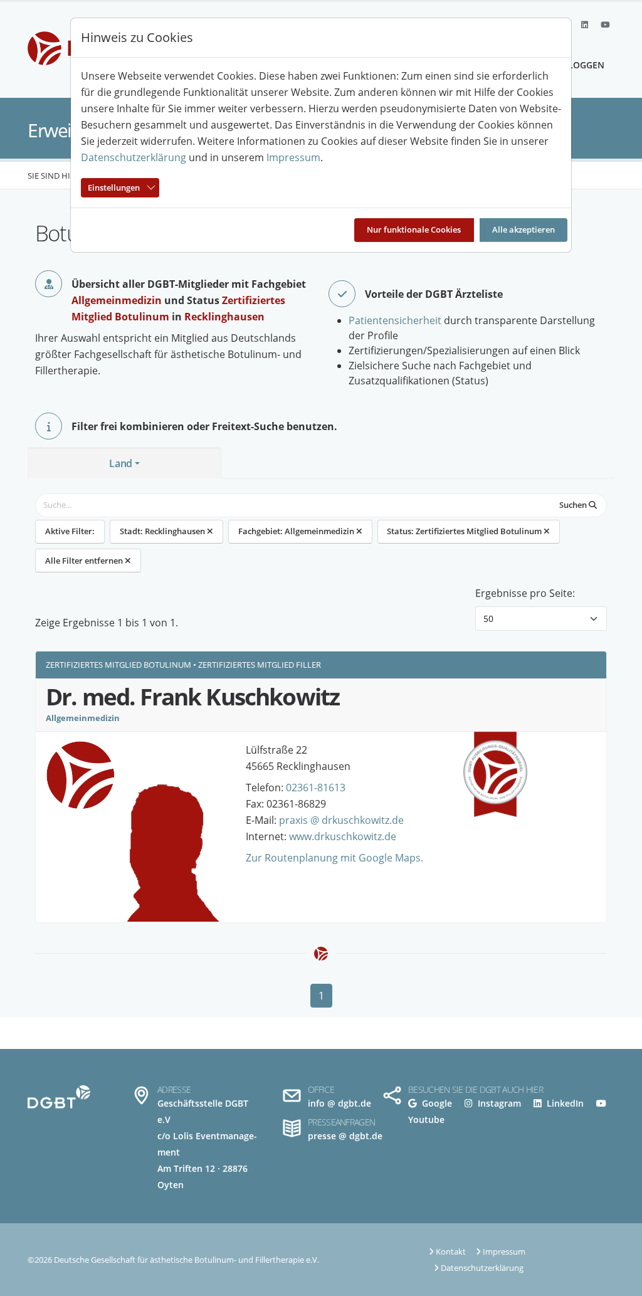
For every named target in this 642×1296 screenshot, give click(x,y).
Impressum (293, 157)
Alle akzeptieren (523, 229)
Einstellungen (114, 187)
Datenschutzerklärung (133, 157)
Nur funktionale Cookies (414, 229)
